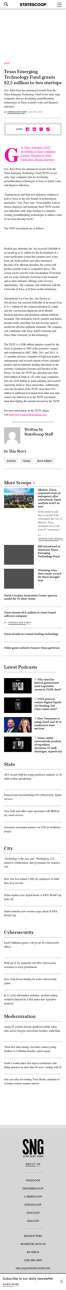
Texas (26, 461)
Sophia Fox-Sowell (50, 538)
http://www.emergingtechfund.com (28, 414)
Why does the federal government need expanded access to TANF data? (47, 684)
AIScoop (33, 1221)
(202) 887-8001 (33, 1260)
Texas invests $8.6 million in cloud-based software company (30, 614)
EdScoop (33, 1212)
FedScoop (33, 1180)
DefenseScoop (33, 1188)
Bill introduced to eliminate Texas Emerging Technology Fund (49, 551)
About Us (33, 1164)
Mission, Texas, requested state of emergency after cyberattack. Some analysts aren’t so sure (49, 498)
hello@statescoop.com (33, 1268)
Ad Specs (33, 1252)
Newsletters (33, 1236)
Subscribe (11, 1284)
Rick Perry (44, 461)
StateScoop (33, 1204)
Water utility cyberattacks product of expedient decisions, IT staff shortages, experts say (48, 744)
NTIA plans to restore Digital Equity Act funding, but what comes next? (47, 704)
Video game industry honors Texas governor (32, 648)
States (11, 461)
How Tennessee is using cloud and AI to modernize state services (47, 723)
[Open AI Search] (11, 4)
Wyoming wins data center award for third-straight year (49, 575)
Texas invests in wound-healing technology (31, 634)
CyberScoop (33, 1196)
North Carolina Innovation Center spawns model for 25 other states (30, 597)
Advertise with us (33, 1244)
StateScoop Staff (17, 112)
